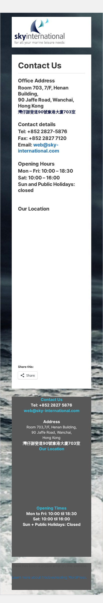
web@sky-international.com (38, 148)
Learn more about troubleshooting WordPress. (49, 577)
